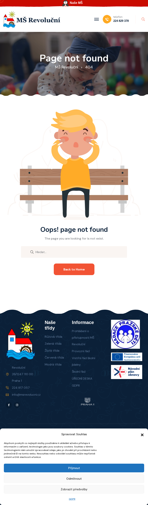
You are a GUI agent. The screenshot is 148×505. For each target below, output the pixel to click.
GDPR (72, 499)
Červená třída (54, 357)
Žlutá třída (52, 351)
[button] (142, 434)
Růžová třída (53, 337)
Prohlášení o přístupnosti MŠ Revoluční (83, 337)
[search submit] (32, 252)
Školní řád (78, 372)
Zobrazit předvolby (74, 489)
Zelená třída (53, 344)
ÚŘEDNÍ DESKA (82, 379)
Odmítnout (74, 479)
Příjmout (74, 468)
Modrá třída (53, 364)
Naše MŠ (76, 2)
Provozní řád (81, 351)
